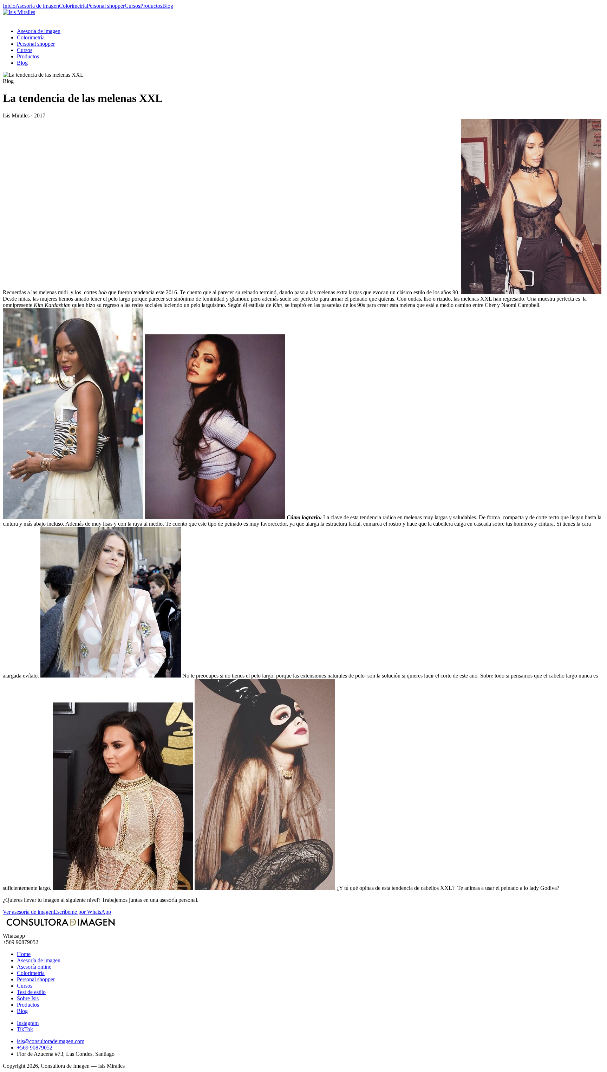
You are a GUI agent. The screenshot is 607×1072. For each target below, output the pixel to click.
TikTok (25, 1029)
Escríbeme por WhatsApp (82, 912)
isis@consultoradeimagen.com (50, 1041)
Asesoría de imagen (37, 6)
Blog (167, 6)
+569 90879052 (34, 1048)
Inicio (9, 6)
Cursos (132, 6)
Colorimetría (73, 6)
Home (24, 954)
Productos (151, 6)
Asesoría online (34, 967)
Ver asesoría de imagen (28, 912)
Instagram (28, 1023)
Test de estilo (31, 992)
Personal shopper (106, 6)
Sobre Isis (28, 998)
